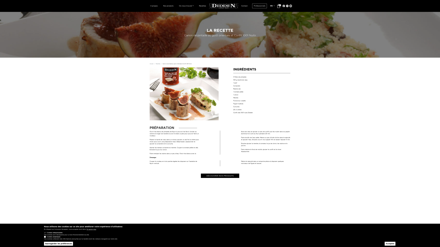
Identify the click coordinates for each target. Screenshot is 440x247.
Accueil (151, 63)
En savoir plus (91, 229)
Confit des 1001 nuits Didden (243, 112)
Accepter (390, 243)
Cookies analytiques (53, 237)
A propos (154, 6)
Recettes (202, 6)
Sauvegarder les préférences (58, 243)
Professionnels (259, 6)
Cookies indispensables (55, 232)
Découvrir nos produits (220, 176)
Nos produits (168, 6)
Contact (244, 6)
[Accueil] (223, 6)
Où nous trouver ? (186, 6)
